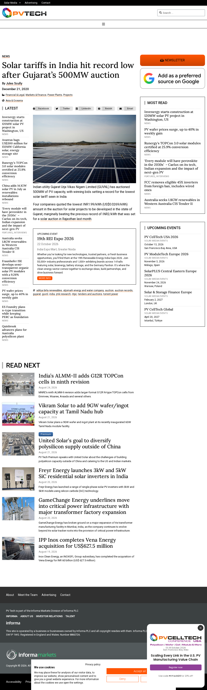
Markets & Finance (36, 95)
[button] (42, 108)
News (6, 56)
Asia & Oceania (14, 100)
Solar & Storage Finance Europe (168, 292)
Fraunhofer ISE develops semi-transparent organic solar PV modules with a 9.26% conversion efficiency (15, 271)
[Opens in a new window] (13, 622)
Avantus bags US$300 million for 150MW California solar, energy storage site (14, 146)
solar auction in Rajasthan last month (65, 219)
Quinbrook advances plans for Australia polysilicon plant (14, 331)
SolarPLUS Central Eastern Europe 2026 (170, 273)
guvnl (45, 294)
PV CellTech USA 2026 (161, 237)
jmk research (63, 294)
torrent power (110, 294)
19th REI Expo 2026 (55, 238)
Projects (68, 95)
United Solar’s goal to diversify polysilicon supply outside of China (80, 443)
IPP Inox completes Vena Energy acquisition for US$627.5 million (77, 543)
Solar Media (10, 2)
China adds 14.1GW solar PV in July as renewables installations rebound (14, 192)
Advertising (31, 2)
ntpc (74, 294)
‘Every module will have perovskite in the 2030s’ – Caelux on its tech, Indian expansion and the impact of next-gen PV (14, 219)
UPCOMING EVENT (47, 234)
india (52, 294)
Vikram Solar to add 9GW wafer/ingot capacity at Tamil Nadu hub (84, 408)
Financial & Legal (15, 95)
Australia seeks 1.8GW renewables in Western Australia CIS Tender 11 (14, 245)
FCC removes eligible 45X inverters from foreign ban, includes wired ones (171, 186)
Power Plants (55, 95)
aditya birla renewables (49, 290)
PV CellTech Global (158, 309)
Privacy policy (92, 664)
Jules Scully (14, 83)
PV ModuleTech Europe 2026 (166, 254)
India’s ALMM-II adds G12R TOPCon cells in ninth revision (81, 378)
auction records (124, 290)
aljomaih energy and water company (83, 290)
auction (109, 290)
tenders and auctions (90, 294)
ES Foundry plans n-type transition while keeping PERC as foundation (15, 312)
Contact (45, 2)
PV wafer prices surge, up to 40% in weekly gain (15, 294)
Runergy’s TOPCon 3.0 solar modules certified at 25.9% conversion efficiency (14, 169)
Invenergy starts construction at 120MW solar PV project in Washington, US (13, 123)
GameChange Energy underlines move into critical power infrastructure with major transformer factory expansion (84, 506)
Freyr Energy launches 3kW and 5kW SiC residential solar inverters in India (83, 473)
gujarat (37, 294)
